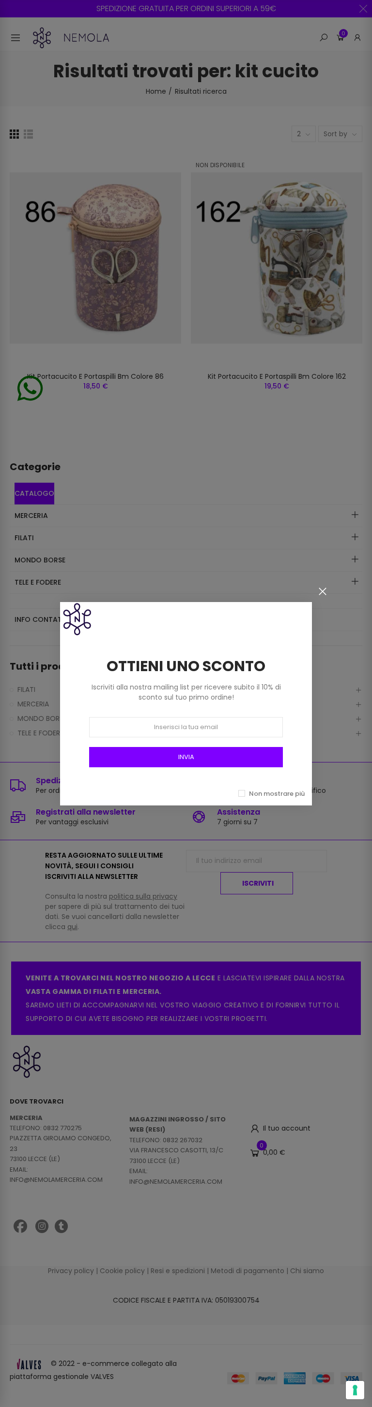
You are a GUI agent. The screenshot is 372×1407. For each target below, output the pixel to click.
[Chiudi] (322, 591)
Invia (186, 756)
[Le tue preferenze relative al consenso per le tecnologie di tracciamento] (355, 1390)
